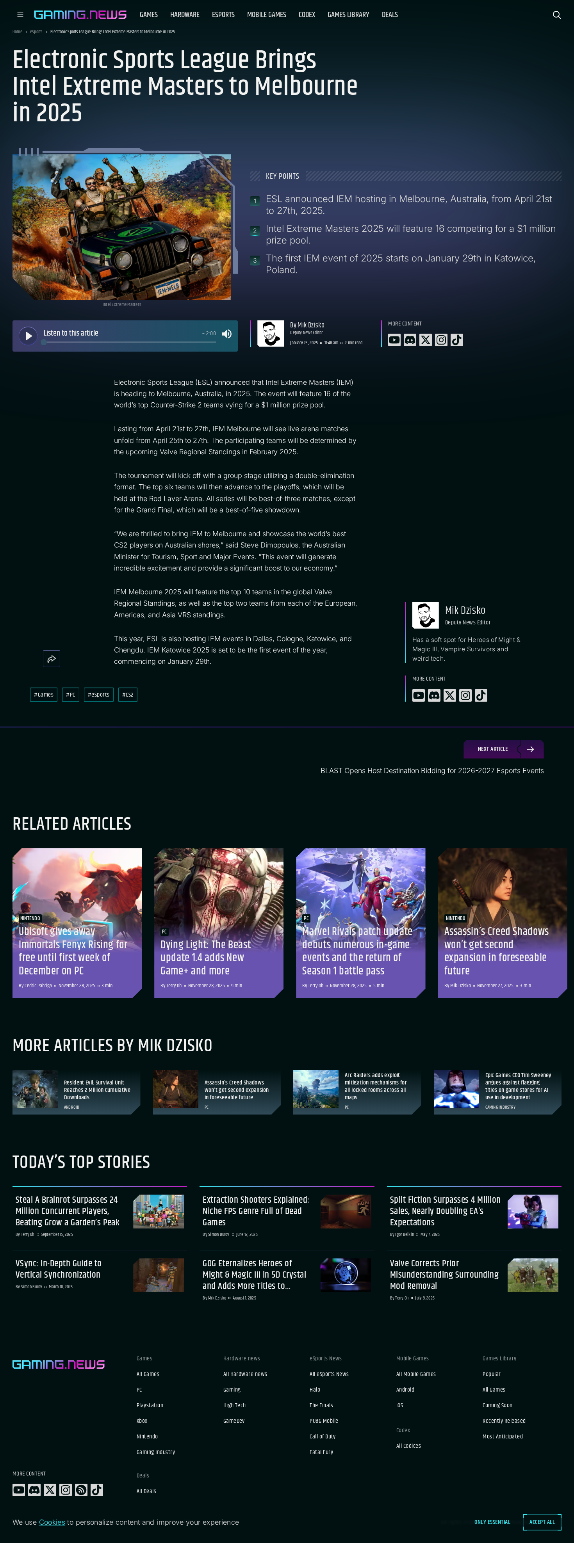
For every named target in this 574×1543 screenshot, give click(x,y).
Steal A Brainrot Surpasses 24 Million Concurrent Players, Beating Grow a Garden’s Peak (67, 1211)
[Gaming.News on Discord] (34, 1490)
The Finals (321, 1405)
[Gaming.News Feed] (81, 1490)
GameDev (234, 1421)
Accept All (542, 1522)
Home (17, 32)
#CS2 (128, 695)
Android (405, 1390)
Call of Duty (323, 1437)
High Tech (234, 1405)
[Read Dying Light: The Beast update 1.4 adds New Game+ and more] (218, 923)
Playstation (150, 1405)
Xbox (142, 1421)
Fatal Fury (321, 1452)
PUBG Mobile (324, 1421)
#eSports (99, 695)
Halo (315, 1390)
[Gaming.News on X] (50, 1490)
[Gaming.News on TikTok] (97, 1490)
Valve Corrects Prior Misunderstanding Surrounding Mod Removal (444, 1275)
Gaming (232, 1390)
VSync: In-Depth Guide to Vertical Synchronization (59, 1269)
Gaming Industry (156, 1452)
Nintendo (147, 1437)
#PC (70, 695)
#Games (43, 695)
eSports (36, 32)
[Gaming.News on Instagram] (65, 1490)
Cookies (52, 1522)
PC (139, 1390)
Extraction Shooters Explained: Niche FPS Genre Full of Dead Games (256, 1211)
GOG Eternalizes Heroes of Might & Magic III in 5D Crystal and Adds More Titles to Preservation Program (254, 1275)
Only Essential (492, 1522)
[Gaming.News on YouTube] (18, 1490)
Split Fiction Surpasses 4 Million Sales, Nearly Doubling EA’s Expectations (445, 1211)
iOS (399, 1405)
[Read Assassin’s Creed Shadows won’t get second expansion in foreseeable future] (502, 923)
